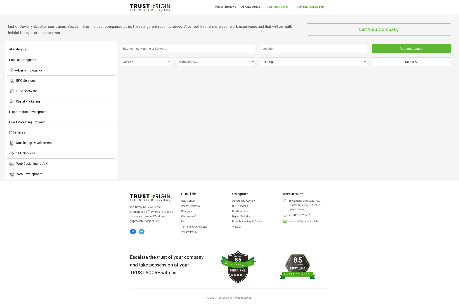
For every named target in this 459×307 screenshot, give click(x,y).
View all (236, 226)
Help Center (188, 200)
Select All (411, 62)
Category (186, 211)
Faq (183, 221)
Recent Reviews (225, 6)
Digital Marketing (28, 101)
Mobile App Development (34, 143)
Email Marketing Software (27, 122)
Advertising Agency (29, 70)
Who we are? (189, 216)
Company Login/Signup (310, 6)
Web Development (29, 174)
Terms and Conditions (194, 226)
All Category (17, 49)
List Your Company (379, 29)
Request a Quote (411, 49)
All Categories (250, 6)
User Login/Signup (277, 6)
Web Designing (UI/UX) (32, 163)
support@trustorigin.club (303, 221)
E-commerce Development (28, 112)
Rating (268, 62)
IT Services (17, 132)
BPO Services (26, 80)
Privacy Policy (189, 232)
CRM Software (26, 91)
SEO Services (26, 153)
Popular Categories (22, 60)
